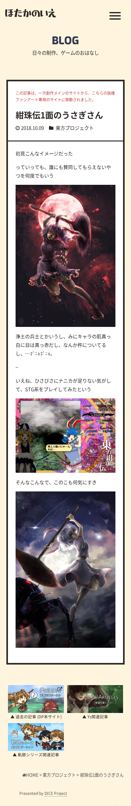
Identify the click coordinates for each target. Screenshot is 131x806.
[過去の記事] (36, 699)
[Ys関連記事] (95, 699)
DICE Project (56, 793)
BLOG (65, 41)
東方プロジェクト (75, 127)
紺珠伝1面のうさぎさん (59, 115)
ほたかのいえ (30, 13)
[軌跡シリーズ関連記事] (36, 737)
